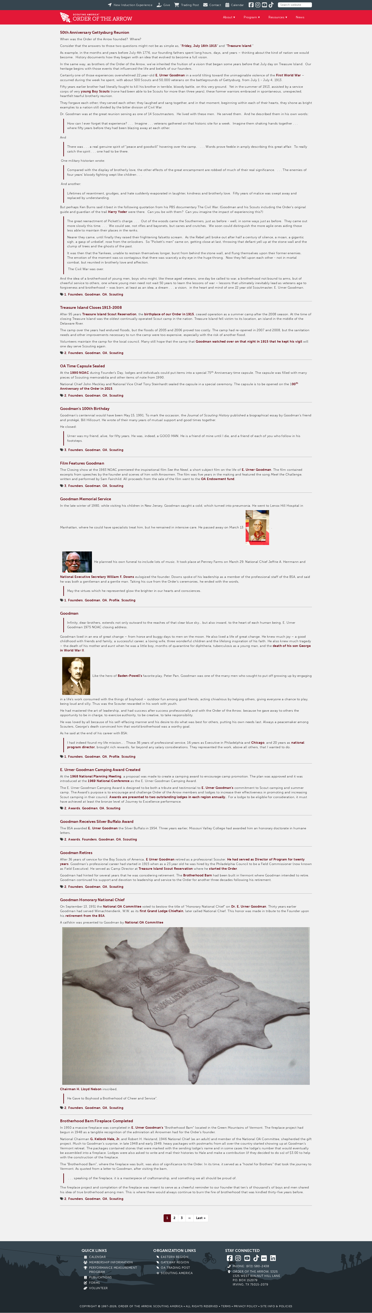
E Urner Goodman (160, 859)
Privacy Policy (245, 1306)
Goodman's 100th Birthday (84, 408)
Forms (94, 1283)
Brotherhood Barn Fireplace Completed (96, 1121)
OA (104, 294)
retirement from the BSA (85, 916)
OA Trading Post (175, 1268)
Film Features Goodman (82, 463)
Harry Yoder (117, 212)
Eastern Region (174, 1257)
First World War (288, 75)
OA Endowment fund (217, 479)
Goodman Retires (76, 852)
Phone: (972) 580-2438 (251, 1266)
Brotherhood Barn (197, 875)
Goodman (92, 294)
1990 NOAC (79, 373)
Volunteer (98, 1288)
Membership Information (111, 1262)
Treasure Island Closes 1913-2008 (91, 307)
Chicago (257, 743)
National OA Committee (122, 906)
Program (250, 17)
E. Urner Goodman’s (217, 788)
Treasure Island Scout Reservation (109, 314)
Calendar (97, 1257)
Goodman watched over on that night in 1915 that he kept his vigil (249, 341)
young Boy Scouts (95, 91)
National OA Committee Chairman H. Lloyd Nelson (111, 1005)
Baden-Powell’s (130, 676)
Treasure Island (239, 46)
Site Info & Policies (276, 1306)
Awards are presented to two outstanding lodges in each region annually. (167, 797)
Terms (226, 1306)
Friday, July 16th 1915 (199, 46)
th (297, 383)
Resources (276, 17)
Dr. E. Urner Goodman (248, 906)
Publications (100, 1277)
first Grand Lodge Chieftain (161, 911)
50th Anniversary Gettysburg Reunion (94, 32)
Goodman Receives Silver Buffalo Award (97, 821)
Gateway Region (175, 1262)
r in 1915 (187, 314)
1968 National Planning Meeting (95, 776)
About (227, 17)
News (300, 17)
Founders (75, 294)
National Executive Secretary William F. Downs (97, 577)
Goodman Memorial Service (85, 499)
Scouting (116, 294)
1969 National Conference (109, 781)
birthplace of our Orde (162, 314)
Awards (74, 808)
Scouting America (177, 1273)
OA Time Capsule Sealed (82, 366)
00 (294, 384)
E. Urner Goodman (170, 75)
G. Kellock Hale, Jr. (105, 1139)
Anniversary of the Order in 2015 (86, 389)
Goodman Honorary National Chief (92, 899)
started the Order (223, 869)
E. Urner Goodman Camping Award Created (100, 769)
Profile (114, 600)
